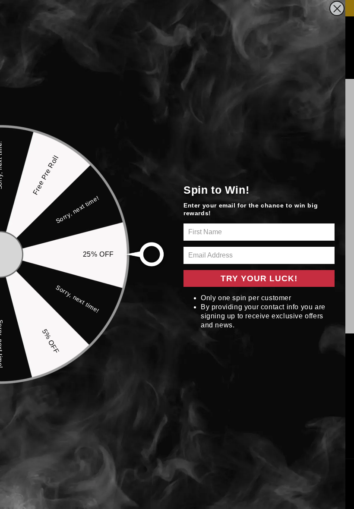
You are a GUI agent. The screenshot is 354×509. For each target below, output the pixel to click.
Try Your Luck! (259, 278)
